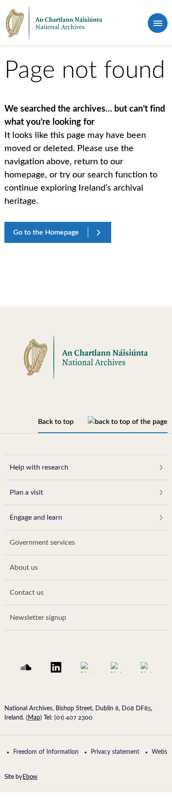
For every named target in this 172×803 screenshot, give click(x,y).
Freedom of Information (46, 752)
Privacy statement (115, 752)
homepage (24, 174)
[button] (158, 23)
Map (34, 718)
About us (24, 567)
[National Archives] (54, 23)
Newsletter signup (38, 617)
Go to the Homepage (46, 232)
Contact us (27, 592)
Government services (42, 542)
